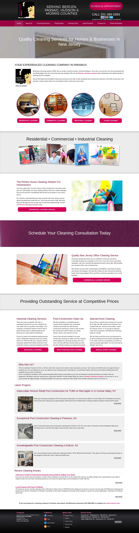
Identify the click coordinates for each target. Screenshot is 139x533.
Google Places (69, 515)
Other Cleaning (111, 120)
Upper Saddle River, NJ (87, 519)
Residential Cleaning (28, 120)
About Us (29, 23)
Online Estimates (116, 23)
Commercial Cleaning (55, 120)
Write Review (51, 523)
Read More (117, 403)
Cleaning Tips (73, 23)
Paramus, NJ (85, 515)
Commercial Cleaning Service (97, 280)
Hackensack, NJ (101, 519)
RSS (48, 526)
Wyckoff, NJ (103, 515)
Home (19, 23)
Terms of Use (68, 524)
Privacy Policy (69, 521)
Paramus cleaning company (87, 73)
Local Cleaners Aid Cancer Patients (29, 487)
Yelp (48, 519)
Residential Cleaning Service (42, 209)
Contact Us (101, 23)
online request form (113, 503)
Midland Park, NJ (86, 517)
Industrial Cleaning (83, 120)
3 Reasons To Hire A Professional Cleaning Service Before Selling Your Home (45, 475)
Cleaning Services (43, 23)
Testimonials (58, 23)
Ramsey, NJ (112, 515)
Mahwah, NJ (95, 517)
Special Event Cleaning (106, 350)
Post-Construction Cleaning (69, 350)
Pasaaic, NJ (110, 519)
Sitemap (67, 527)
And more (118, 522)
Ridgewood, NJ (94, 515)
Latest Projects (87, 23)
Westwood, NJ (105, 517)
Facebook (50, 515)
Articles (67, 518)
